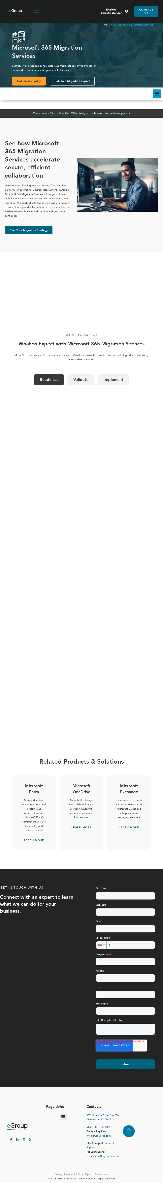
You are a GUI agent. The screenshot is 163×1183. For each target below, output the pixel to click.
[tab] (49, 379)
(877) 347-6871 (102, 1127)
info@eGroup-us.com (98, 1136)
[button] (63, 1116)
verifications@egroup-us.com (102, 1156)
